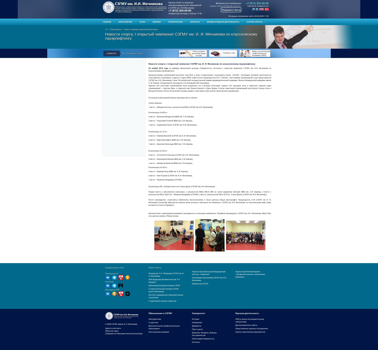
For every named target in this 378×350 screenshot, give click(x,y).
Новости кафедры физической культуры (141, 29)
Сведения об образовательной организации (124, 333)
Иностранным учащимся (159, 332)
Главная (213, 6)
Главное (107, 22)
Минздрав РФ (112, 289)
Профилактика (175, 22)
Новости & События (224, 6)
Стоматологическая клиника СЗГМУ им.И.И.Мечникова (164, 290)
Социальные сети (114, 267)
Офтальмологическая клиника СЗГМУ (164, 285)
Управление (197, 322)
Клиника (157, 22)
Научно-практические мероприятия (250, 332)
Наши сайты (155, 267)
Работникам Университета (203, 338)
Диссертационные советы (246, 325)
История (195, 319)
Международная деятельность (223, 22)
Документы (196, 325)
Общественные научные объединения (251, 328)
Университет (111, 273)
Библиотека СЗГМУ (200, 283)
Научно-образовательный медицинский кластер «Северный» (208, 272)
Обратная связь (112, 330)
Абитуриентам (155, 319)
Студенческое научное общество (162, 301)
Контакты (236, 6)
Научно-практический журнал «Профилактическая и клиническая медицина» (250, 274)
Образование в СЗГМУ (160, 313)
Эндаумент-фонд (231, 10)
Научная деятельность (247, 313)
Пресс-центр (197, 329)
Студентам (153, 322)
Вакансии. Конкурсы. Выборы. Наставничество (204, 333)
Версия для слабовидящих (229, 3)
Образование (125, 22)
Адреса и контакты (113, 328)
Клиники (109, 281)
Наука (142, 22)
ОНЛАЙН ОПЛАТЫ (255, 22)
